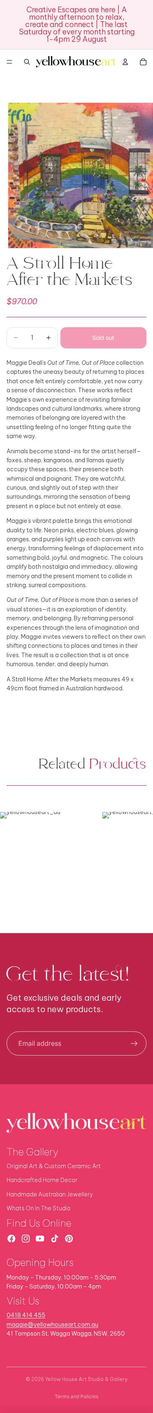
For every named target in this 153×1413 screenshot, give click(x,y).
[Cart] (143, 62)
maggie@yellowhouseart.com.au (52, 1324)
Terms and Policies (76, 1396)
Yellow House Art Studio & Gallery (86, 1379)
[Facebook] (11, 1238)
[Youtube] (40, 1238)
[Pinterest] (69, 1238)
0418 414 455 (26, 1315)
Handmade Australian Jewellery (50, 1194)
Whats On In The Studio (39, 1208)
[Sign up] (134, 1043)
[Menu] (9, 61)
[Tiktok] (55, 1238)
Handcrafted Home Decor (42, 1180)
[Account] (125, 62)
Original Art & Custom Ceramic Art (54, 1166)
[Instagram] (26, 1238)
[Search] (27, 62)
